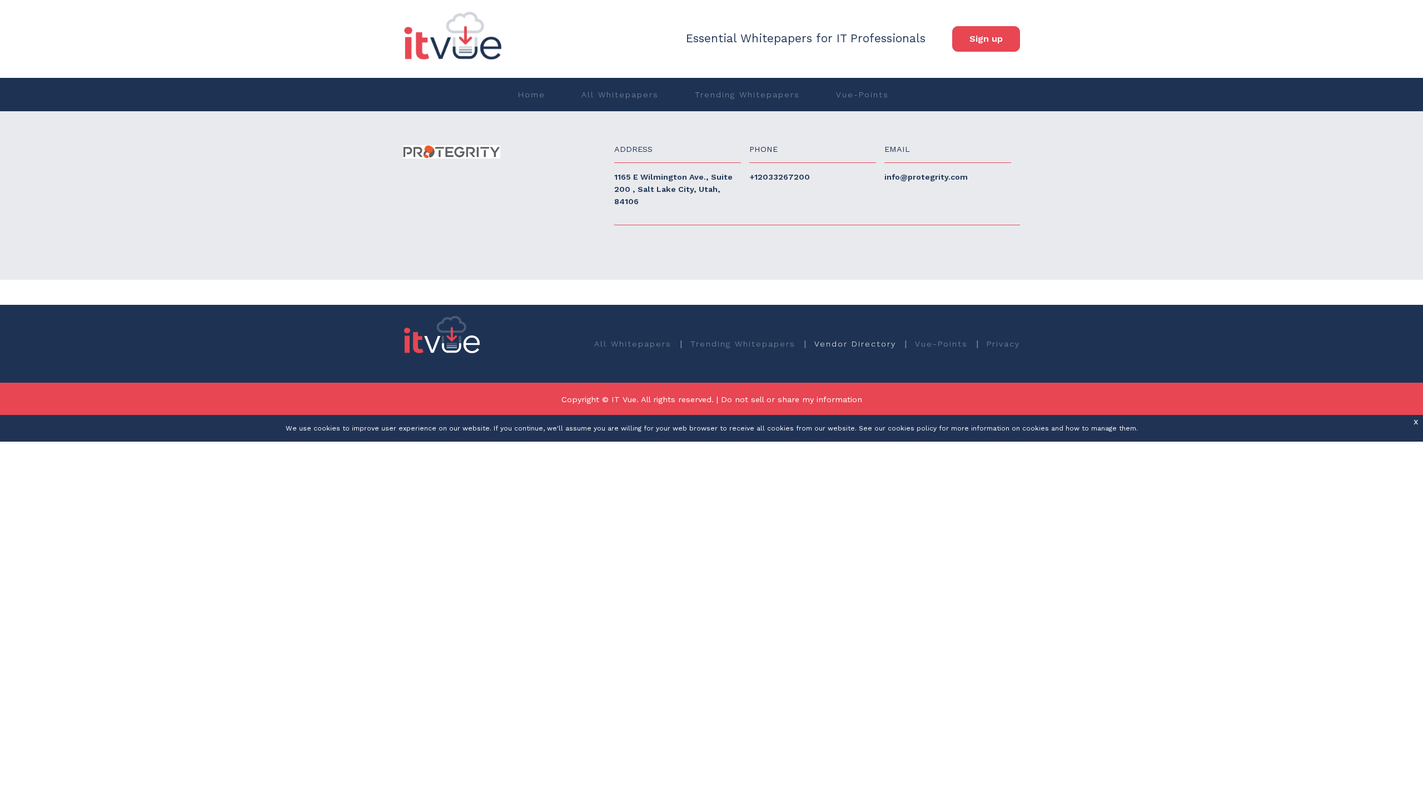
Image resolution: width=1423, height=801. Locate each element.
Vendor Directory (855, 343)
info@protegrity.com (926, 176)
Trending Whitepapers (747, 94)
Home (531, 94)
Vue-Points (862, 94)
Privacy (1003, 343)
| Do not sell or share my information (789, 399)
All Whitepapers (620, 94)
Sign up (986, 38)
